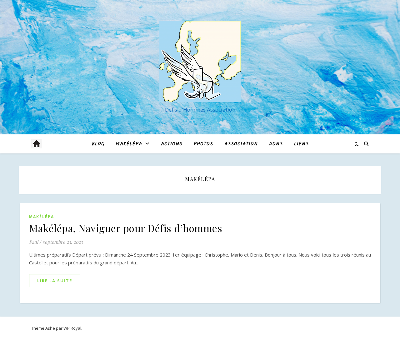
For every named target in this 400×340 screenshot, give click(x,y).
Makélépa (41, 216)
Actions (171, 144)
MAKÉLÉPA (129, 144)
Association (241, 144)
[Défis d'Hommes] (200, 61)
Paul (33, 242)
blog (98, 144)
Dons (276, 144)
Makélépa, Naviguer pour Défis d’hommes (125, 228)
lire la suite (54, 280)
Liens (301, 144)
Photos (203, 144)
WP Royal (72, 328)
